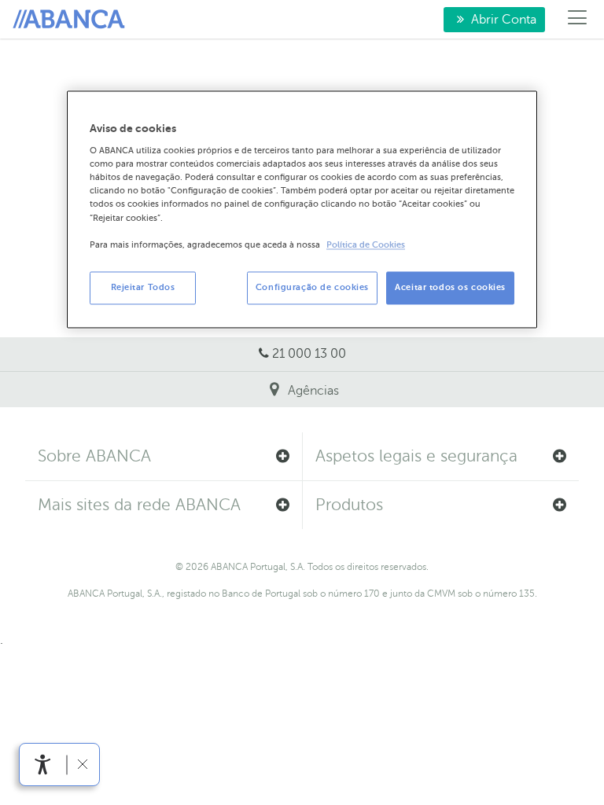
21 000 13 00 (309, 354)
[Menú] (577, 20)
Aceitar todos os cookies (450, 287)
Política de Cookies (365, 245)
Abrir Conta (490, 20)
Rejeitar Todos (143, 287)
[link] (43, 764)
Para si (72, 19)
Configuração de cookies (312, 287)
